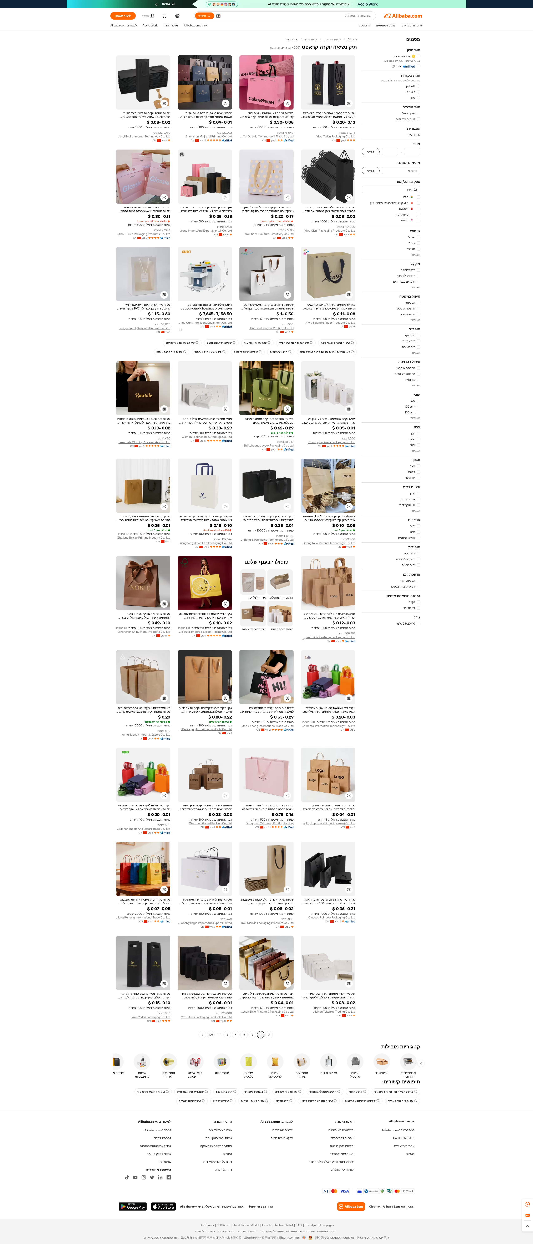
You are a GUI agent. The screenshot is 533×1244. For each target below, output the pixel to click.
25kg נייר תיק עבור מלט (190, 1091)
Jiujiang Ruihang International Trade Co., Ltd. (143, 917)
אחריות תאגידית (404, 1146)
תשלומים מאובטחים (341, 1130)
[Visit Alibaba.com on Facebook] (168, 1177)
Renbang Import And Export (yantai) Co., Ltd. (205, 230)
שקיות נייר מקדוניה (286, 1091)
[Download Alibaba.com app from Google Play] (133, 1206)
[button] (218, 15)
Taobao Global (284, 1225)
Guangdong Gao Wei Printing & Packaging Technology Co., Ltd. (266, 539)
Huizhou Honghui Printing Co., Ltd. (271, 328)
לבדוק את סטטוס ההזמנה (155, 1146)
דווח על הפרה (223, 1169)
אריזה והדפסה (332, 39)
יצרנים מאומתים (282, 1130)
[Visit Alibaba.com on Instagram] (143, 1177)
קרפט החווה (355, 1091)
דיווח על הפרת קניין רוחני (217, 1161)
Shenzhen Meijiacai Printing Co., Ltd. (208, 136)
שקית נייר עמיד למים (246, 352)
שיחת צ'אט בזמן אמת (218, 1138)
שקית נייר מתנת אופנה (169, 352)
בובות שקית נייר (253, 1091)
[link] (527, 1204)
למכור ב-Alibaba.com (158, 1130)
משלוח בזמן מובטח (342, 1146)
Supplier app (257, 1206)
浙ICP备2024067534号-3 (372, 1237)
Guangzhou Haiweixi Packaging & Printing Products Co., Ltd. (205, 729)
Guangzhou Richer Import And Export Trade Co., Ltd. (143, 828)
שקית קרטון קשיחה (190, 1100)
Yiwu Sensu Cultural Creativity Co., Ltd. (269, 234)
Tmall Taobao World (246, 1225)
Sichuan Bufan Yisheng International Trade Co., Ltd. (266, 725)
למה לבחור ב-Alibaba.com (398, 1130)
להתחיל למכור (162, 1138)
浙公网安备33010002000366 (334, 1237)
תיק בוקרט (282, 1100)
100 (211, 1034)
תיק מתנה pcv (224, 1091)
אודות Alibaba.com (401, 1121)
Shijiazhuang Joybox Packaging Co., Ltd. (268, 445)
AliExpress (207, 1225)
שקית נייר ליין (221, 1100)
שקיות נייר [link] (292, 39)
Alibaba (352, 39)
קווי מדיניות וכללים (342, 1169)
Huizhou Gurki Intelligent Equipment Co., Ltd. (205, 322)
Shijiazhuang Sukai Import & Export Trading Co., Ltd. (205, 631)
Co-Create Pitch (403, 1138)
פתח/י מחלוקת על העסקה (216, 1146)
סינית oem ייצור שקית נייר (294, 342)
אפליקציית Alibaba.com (196, 1206)
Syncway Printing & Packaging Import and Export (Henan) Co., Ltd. (328, 823)
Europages (327, 1225)
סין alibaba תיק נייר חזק (208, 352)
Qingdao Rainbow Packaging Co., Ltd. (331, 917)
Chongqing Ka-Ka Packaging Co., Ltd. (331, 442)
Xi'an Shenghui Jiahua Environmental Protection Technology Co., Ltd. (328, 725)
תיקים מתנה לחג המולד (322, 1091)
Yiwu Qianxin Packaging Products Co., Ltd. (267, 923)
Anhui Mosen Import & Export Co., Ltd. (145, 734)
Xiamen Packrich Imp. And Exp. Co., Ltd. (207, 436)
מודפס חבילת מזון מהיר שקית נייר (393, 1091)
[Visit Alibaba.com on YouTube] (135, 1177)
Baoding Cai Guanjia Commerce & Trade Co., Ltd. (266, 136)
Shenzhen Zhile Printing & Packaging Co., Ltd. (266, 1011)
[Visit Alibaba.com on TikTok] (127, 1177)
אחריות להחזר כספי (342, 1138)
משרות (410, 1153)
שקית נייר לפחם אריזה (400, 1100)
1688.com (223, 1225)
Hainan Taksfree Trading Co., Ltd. (334, 1011)
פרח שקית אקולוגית (255, 342)
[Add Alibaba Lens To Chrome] (351, 1206)
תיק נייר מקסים (279, 352)
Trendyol (310, 1225)
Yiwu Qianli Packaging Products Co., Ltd (329, 230)
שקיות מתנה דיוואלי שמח (335, 342)
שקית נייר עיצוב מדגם (219, 342)
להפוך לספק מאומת (159, 1153)
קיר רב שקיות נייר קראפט (180, 342)
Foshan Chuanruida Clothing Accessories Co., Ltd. (143, 442)
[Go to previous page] (269, 1034)
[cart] (164, 16)
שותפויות (165, 1161)
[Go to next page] (202, 1034)
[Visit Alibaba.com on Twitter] (151, 1177)
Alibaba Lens (391, 1206)
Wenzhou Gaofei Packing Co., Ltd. (210, 823)
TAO (299, 1225)
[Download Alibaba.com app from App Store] (163, 1206)
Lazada (266, 1225)
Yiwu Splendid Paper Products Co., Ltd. (330, 322)
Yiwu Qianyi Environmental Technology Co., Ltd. (143, 136)
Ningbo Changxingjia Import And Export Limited (205, 923)
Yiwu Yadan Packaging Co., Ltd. (335, 136)
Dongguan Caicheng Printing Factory (270, 823)
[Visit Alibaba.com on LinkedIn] (160, 1177)
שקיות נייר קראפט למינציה (360, 1100)
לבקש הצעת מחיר (282, 1138)
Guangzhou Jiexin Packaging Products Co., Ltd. (143, 234)
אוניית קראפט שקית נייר (151, 1091)
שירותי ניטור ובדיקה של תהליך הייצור (331, 1161)
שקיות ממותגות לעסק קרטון (317, 1100)
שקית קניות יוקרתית (252, 1100)
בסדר (370, 151)
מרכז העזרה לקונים (220, 1130)
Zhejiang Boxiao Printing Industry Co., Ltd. (143, 537)
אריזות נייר (310, 39)
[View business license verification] (304, 1238)
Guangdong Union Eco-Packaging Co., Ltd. (205, 543)
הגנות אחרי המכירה (342, 1153)
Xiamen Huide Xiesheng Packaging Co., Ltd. (328, 637)
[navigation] (391, 537)
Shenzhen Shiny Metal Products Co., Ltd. (144, 631)
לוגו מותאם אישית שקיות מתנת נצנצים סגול (325, 352)
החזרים (227, 1153)
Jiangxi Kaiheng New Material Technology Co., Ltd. (328, 543)
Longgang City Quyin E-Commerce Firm (144, 328)
